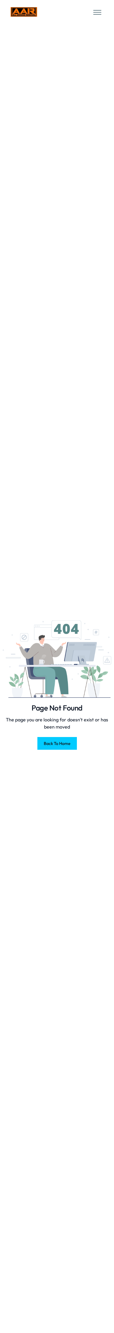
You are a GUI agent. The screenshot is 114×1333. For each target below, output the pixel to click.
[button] (95, 12)
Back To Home (57, 743)
